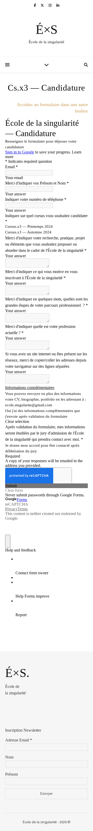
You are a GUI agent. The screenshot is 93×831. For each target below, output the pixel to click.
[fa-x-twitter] (43, 5)
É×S (46, 29)
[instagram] (50, 5)
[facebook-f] (35, 5)
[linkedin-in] (57, 5)
